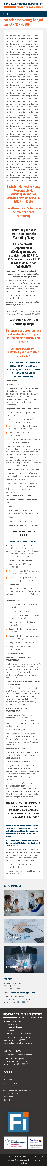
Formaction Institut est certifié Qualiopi (23, 322)
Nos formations (10, 1083)
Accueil (6, 1076)
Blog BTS (7, 1100)
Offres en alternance (12, 1093)
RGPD (6, 1086)
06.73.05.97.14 (24, 999)
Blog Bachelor (9, 1097)
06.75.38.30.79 (22, 1002)
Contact (6, 1103)
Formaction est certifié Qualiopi (23, 533)
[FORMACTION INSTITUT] (22, 6)
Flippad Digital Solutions (30, 1161)
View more (24, 903)
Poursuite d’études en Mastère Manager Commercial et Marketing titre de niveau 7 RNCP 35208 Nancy (23, 843)
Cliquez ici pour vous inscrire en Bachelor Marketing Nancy (23, 234)
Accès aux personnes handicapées (17, 1090)
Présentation (8, 1080)
